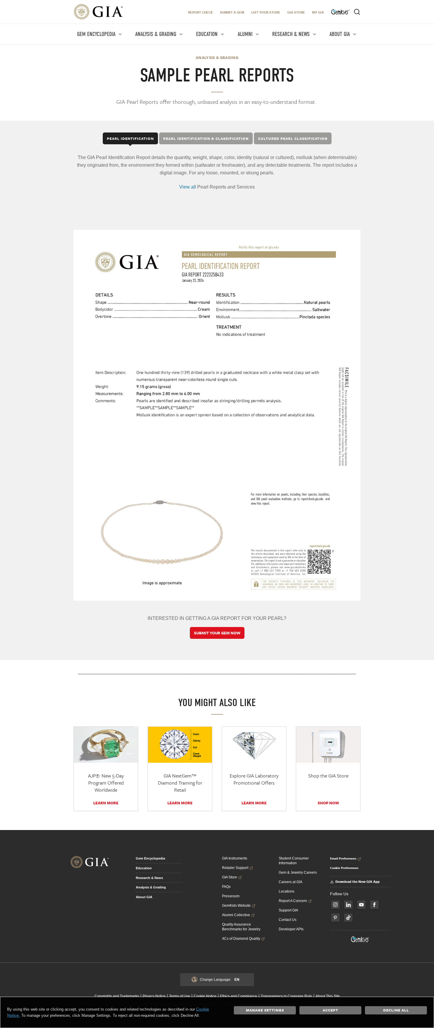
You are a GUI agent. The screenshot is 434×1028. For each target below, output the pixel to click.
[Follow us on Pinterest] (335, 917)
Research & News (149, 878)
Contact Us (287, 920)
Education (144, 868)
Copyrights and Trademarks (116, 996)
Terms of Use (179, 996)
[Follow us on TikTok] (348, 917)
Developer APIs (291, 929)
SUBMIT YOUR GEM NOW (217, 633)
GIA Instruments (234, 858)
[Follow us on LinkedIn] (348, 904)
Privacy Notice (154, 996)
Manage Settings (265, 1010)
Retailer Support (235, 868)
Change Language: (219, 980)
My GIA (318, 12)
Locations (286, 891)
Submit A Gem (232, 12)
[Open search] (356, 11)
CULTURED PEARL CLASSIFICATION (292, 138)
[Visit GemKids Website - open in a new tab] (360, 939)
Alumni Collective (236, 915)
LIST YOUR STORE (265, 12)
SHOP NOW (328, 803)
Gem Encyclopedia (150, 858)
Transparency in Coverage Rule (286, 996)
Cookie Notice (205, 996)
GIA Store (296, 12)
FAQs (226, 887)
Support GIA (288, 910)
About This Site (328, 996)
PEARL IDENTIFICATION (130, 138)
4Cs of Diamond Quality (241, 939)
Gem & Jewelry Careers (298, 872)
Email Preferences (343, 858)
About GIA (144, 897)
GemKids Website (236, 905)
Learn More (105, 803)
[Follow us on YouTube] (361, 904)
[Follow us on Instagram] (335, 904)
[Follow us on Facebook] (374, 904)
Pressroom (230, 896)
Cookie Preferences (344, 867)
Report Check (200, 12)
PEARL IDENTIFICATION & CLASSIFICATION (206, 138)
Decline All (396, 1010)
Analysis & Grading (151, 887)
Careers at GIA (290, 882)
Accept (330, 1010)
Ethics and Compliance (238, 996)
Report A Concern (293, 901)
